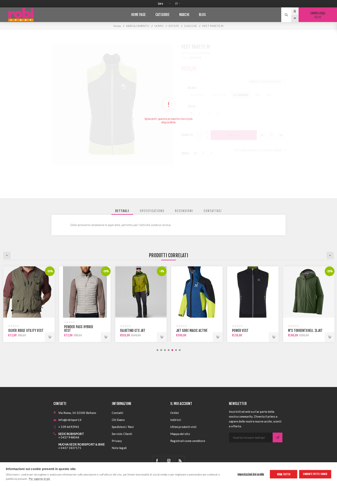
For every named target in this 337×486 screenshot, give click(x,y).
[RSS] (180, 460)
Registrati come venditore (187, 441)
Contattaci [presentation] (213, 211)
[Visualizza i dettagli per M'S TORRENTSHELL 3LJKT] (308, 292)
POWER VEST (240, 331)
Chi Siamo (118, 419)
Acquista (50, 337)
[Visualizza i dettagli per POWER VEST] (252, 292)
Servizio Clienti (122, 434)
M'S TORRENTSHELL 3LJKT (305, 331)
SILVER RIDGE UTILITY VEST (25, 331)
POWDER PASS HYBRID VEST (78, 329)
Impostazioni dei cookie (251, 474)
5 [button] (172, 350)
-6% (161, 271)
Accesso (298, 11)
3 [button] (165, 350)
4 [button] (168, 350)
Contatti (117, 412)
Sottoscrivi (277, 437)
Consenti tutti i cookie (315, 474)
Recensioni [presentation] (184, 211)
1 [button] (157, 350)
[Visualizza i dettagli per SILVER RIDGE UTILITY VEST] (29, 292)
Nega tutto (283, 474)
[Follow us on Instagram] (168, 460)
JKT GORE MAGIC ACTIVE (192, 331)
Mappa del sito (180, 434)
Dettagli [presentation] (122, 211)
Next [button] (330, 255)
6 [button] (176, 350)
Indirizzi (175, 419)
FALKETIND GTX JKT (132, 331)
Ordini (174, 412)
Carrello (317, 15)
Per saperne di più (39, 478)
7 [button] (180, 350)
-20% (50, 271)
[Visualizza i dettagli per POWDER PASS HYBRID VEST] (85, 292)
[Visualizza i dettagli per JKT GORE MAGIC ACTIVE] (197, 292)
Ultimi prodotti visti (183, 427)
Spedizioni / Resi (123, 427)
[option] (29, 304)
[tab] (122, 211)
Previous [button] (7, 255)
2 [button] (161, 350)
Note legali (119, 448)
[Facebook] (157, 460)
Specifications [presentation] (152, 211)
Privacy (117, 441)
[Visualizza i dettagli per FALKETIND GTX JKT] (141, 292)
